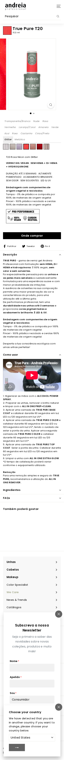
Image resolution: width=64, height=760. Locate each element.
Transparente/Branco (17, 121)
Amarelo (43, 127)
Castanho (27, 133)
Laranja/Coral (27, 127)
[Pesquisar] (58, 16)
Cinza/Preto (42, 133)
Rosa (45, 121)
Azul (6, 133)
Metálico (20, 139)
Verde (55, 127)
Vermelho (10, 127)
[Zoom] (50, 105)
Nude (36, 121)
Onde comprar (32, 236)
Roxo (15, 133)
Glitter (8, 139)
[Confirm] (17, 747)
